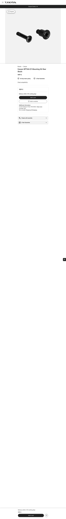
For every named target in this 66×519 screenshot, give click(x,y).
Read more (39, 106)
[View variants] (1, 62)
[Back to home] (10, 2)
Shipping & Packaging (31, 110)
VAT (25, 108)
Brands (19, 66)
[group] (33, 36)
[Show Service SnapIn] (64, 259)
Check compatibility (23, 82)
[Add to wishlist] (46, 515)
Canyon (25, 66)
